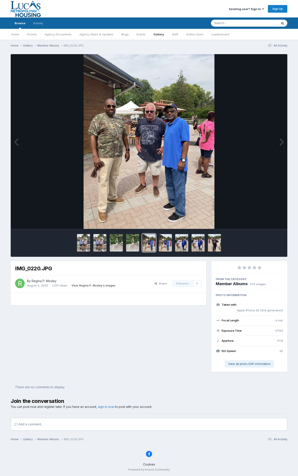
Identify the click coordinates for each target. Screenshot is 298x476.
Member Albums (232, 283)
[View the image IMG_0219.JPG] (165, 243)
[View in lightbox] (149, 141)
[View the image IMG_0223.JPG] (99, 243)
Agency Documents (58, 34)
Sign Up (277, 8)
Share (162, 283)
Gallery (158, 34)
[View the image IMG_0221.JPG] (132, 243)
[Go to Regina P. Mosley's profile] (20, 283)
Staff (175, 34)
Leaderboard (220, 34)
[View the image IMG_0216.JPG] (214, 243)
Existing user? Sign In (245, 9)
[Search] (282, 23)
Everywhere (264, 23)
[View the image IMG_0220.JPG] (149, 243)
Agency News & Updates (96, 34)
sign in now (106, 407)
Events (141, 34)
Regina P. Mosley (44, 281)
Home (15, 34)
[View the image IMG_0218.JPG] (181, 243)
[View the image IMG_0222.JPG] (116, 243)
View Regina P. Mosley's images (93, 285)
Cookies (149, 464)
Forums (32, 34)
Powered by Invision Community (149, 469)
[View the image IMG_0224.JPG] (83, 243)
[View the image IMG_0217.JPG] (198, 243)
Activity (38, 23)
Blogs (125, 34)
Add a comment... (30, 424)
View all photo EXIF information (249, 364)
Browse (20, 23)
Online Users (195, 34)
